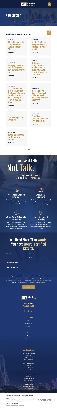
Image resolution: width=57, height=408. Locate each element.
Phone (7, 258)
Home (28, 320)
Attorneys (28, 326)
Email (30, 258)
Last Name (32, 253)
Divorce (29, 333)
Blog (28, 336)
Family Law (28, 329)
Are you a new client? (12, 262)
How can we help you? (12, 267)
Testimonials (28, 339)
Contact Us (28, 345)
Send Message (28, 287)
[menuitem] (8, 405)
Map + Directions (28, 359)
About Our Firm (28, 323)
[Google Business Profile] (28, 311)
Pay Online (28, 342)
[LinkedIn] (32, 311)
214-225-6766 (28, 306)
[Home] (28, 4)
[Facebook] (25, 311)
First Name (9, 253)
